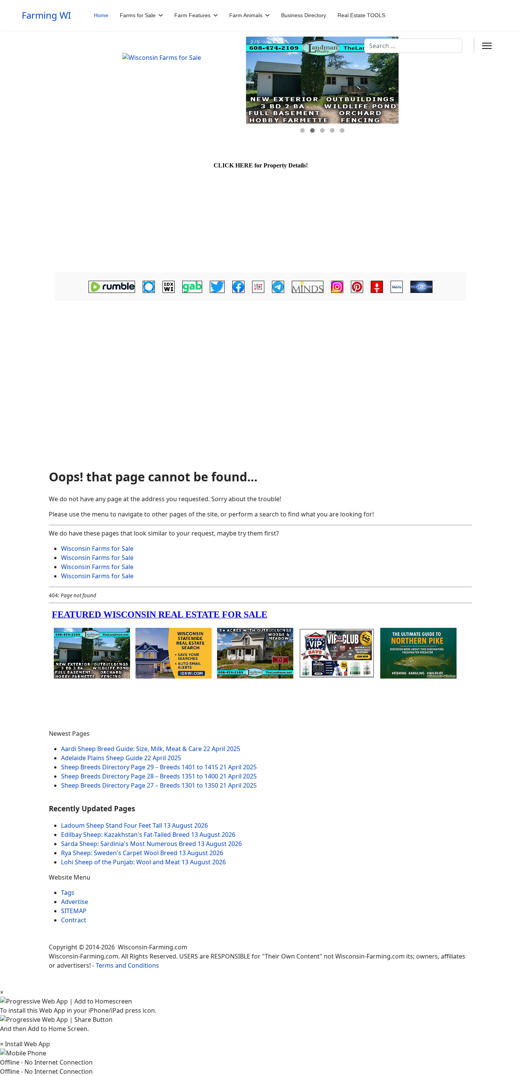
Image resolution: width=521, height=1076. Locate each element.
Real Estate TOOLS (361, 15)
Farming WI (46, 15)
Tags (67, 892)
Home (101, 15)
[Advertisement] (260, 364)
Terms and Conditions (127, 965)
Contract (73, 920)
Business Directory (303, 15)
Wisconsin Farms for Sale (97, 548)
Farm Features (192, 15)
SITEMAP (74, 911)
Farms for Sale (138, 15)
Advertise (74, 901)
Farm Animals (245, 15)
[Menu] (487, 46)
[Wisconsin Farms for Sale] (179, 91)
